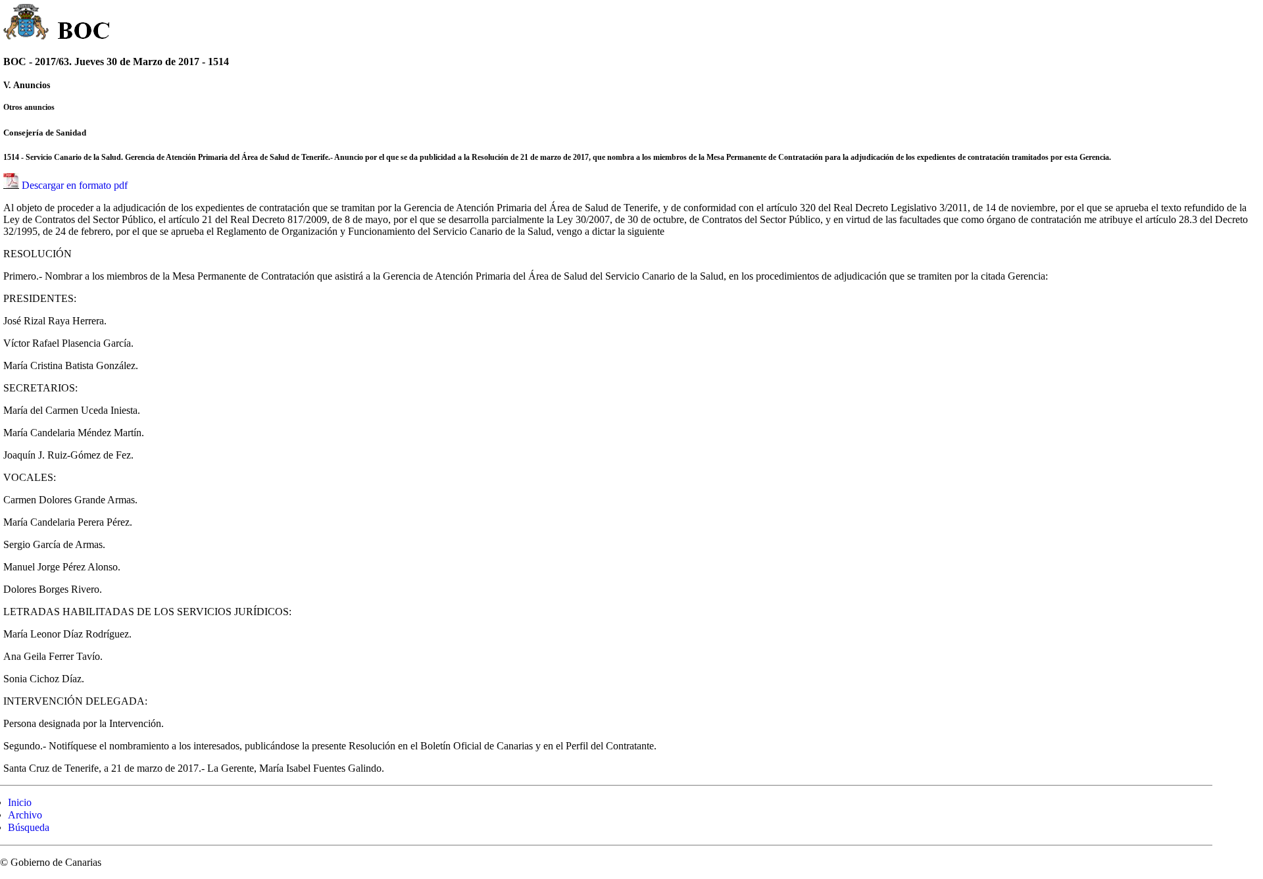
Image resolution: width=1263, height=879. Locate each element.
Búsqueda (28, 827)
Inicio (20, 802)
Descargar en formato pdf (75, 185)
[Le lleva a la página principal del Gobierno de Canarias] (26, 23)
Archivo (25, 814)
